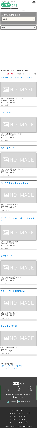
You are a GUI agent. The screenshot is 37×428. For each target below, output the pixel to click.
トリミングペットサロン (9, 368)
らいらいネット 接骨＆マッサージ (18, 413)
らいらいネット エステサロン (18, 416)
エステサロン (18, 366)
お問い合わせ (19, 397)
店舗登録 (13, 401)
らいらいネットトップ (18, 410)
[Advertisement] (18, 49)
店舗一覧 (11, 394)
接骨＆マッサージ (7, 366)
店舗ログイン (25, 401)
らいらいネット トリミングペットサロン (18, 422)
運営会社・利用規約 (23, 394)
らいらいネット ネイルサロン (18, 419)
